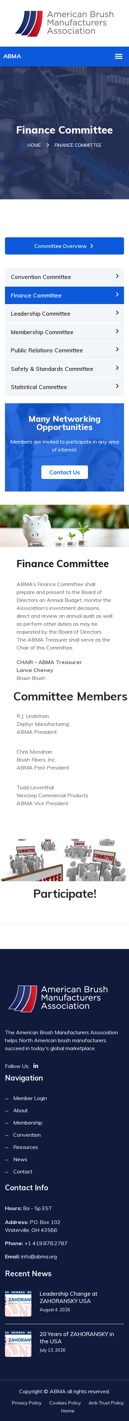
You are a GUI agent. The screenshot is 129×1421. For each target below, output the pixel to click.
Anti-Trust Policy (106, 1403)
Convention (27, 1134)
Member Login (30, 1098)
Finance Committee (36, 295)
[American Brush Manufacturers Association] (64, 22)
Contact (22, 1171)
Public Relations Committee (47, 350)
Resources (25, 1147)
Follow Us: (17, 1066)
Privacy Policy (26, 1403)
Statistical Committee (39, 386)
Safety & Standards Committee (52, 368)
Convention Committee (41, 276)
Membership (27, 1122)
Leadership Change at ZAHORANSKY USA (69, 1297)
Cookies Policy (65, 1403)
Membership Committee (42, 332)
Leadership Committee (40, 313)
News (20, 1159)
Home (34, 145)
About (20, 1110)
